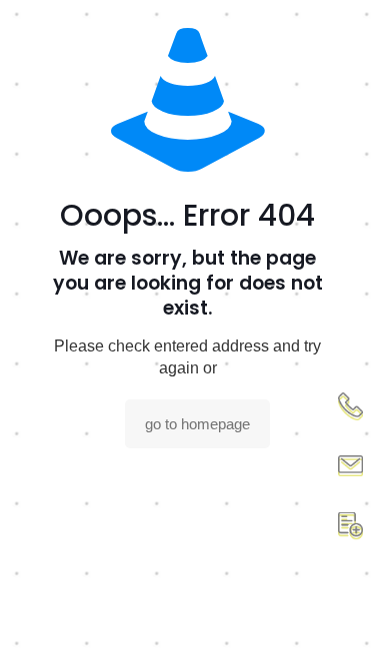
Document (350, 526)
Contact (350, 466)
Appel (350, 406)
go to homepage (197, 423)
